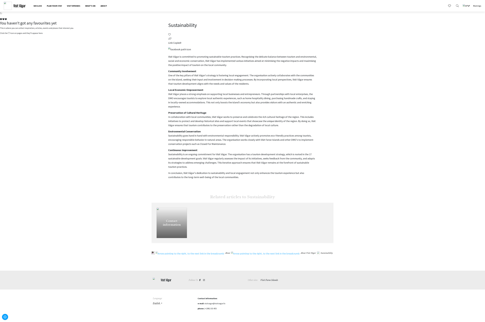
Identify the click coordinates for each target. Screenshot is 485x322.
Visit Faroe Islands (269, 280)
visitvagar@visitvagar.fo (214, 303)
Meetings (477, 6)
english (157, 303)
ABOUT (104, 6)
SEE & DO (37, 6)
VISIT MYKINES (73, 6)
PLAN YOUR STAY (54, 6)
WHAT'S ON (90, 6)
